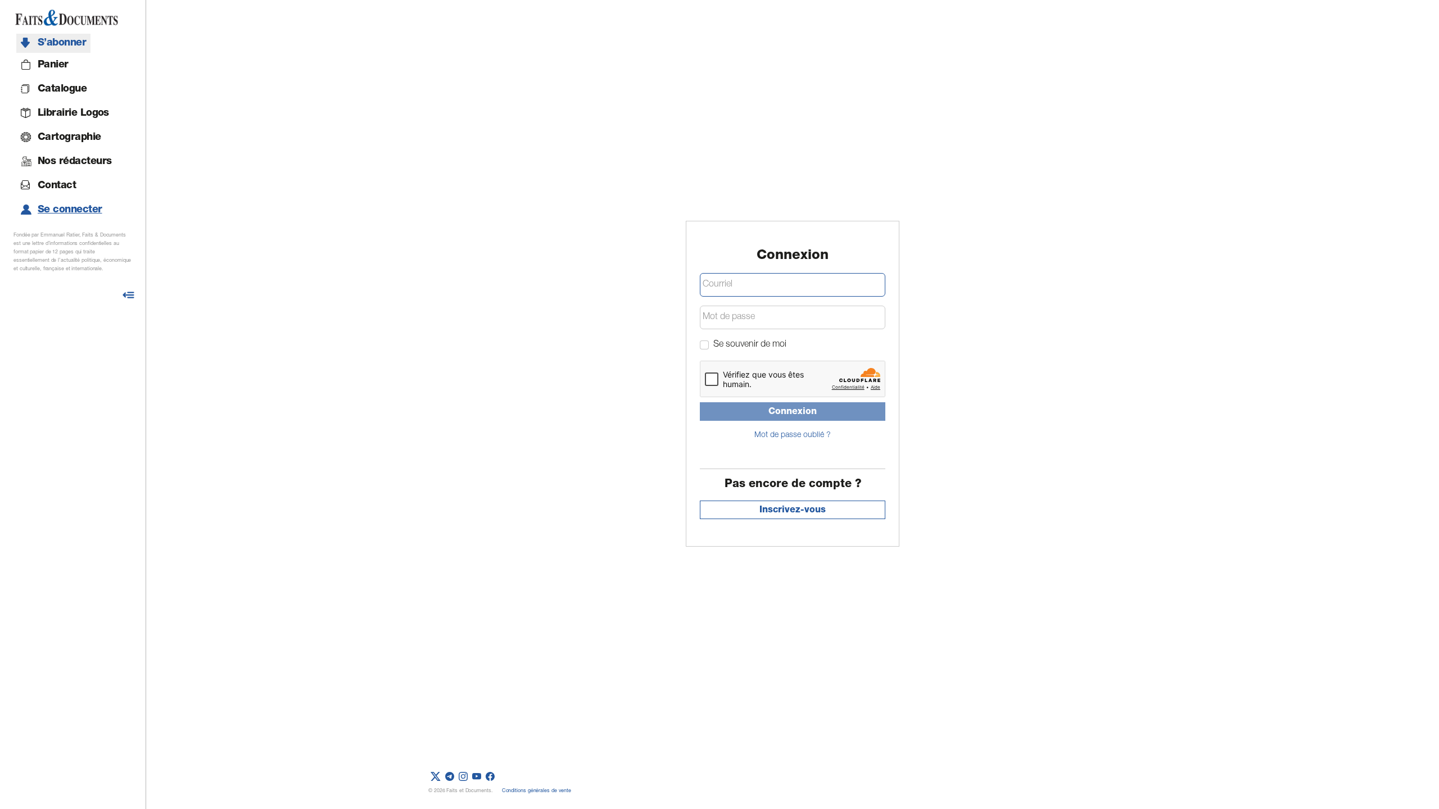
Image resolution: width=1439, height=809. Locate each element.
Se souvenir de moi (749, 344)
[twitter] (435, 777)
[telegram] (449, 777)
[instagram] (463, 777)
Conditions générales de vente (536, 791)
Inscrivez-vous (792, 510)
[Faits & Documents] (66, 18)
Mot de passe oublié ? (792, 435)
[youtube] (476, 777)
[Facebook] (490, 777)
